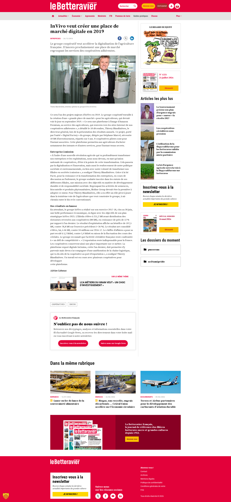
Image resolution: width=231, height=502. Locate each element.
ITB (110, 16)
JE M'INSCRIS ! (160, 204)
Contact (143, 471)
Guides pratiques (140, 16)
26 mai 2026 (165, 219)
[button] (6, 496)
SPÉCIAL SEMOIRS (167, 216)
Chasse (154, 16)
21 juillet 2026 (166, 77)
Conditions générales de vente (152, 486)
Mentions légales (147, 479)
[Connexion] (171, 6)
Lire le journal (162, 6)
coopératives (58, 304)
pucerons (153, 249)
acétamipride (156, 261)
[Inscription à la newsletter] (177, 6)
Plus (178, 16)
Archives (144, 475)
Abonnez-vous (148, 6)
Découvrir (169, 88)
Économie (76, 16)
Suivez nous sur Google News (113, 343)
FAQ (142, 490)
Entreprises (55, 38)
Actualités (63, 16)
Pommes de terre (122, 16)
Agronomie (90, 16)
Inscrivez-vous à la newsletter (73, 343)
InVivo (72, 304)
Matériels (102, 16)
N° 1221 (163, 74)
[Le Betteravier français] (73, 6)
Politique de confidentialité (151, 483)
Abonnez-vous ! (147, 468)
